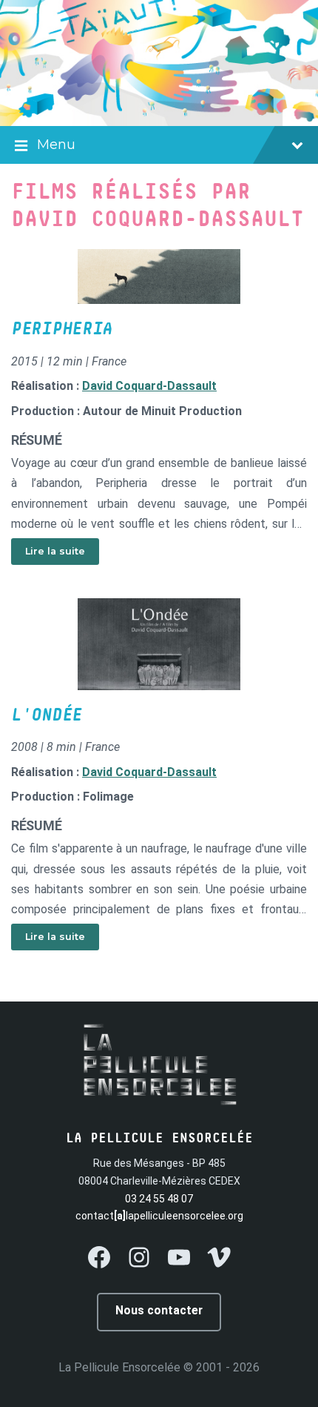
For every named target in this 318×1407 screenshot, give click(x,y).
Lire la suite (55, 551)
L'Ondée (46, 715)
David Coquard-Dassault (149, 386)
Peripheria (61, 329)
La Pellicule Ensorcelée (119, 1367)
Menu (56, 144)
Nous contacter (159, 1310)
